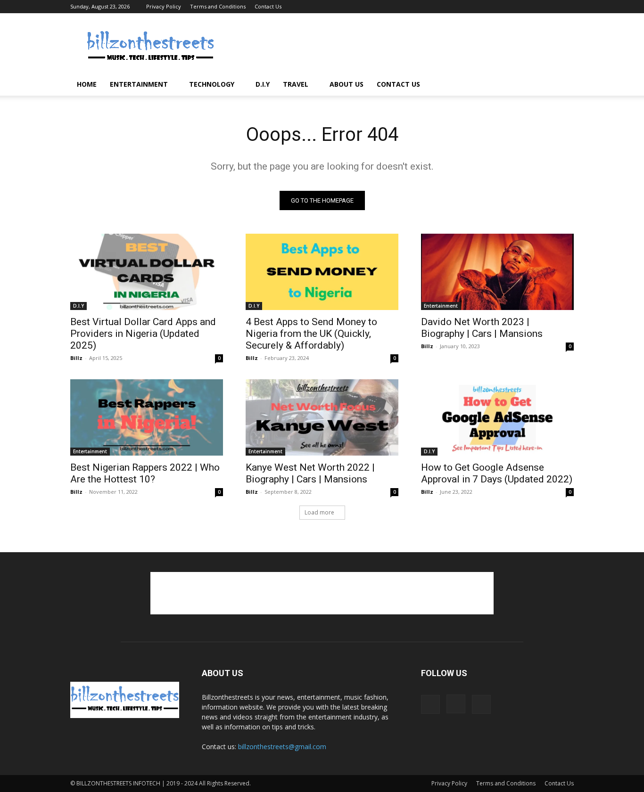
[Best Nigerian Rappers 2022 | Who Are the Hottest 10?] (146, 417)
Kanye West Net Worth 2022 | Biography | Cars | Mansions (310, 473)
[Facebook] (535, 6)
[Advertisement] (402, 47)
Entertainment (139, 84)
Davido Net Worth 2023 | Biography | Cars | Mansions (482, 327)
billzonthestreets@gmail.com (282, 746)
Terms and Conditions (218, 6)
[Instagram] (551, 6)
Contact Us (268, 6)
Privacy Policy (163, 6)
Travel (295, 84)
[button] (562, 85)
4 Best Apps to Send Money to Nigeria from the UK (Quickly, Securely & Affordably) (311, 333)
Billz (76, 357)
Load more (319, 512)
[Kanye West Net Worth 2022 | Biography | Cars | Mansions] (322, 417)
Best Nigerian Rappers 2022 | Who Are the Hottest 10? (145, 473)
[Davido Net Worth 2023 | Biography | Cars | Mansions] (497, 272)
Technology (211, 84)
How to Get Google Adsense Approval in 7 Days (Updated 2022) (496, 473)
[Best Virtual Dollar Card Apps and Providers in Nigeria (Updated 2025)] (146, 272)
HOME (87, 84)
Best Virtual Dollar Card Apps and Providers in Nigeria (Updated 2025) (143, 333)
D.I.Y (263, 84)
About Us (346, 84)
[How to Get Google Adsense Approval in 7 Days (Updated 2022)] (497, 417)
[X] (567, 6)
